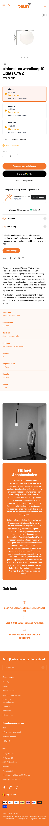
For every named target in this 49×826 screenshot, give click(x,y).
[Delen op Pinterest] (19, 258)
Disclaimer (7, 711)
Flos (4, 64)
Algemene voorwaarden (12, 695)
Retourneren (8, 706)
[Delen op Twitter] (15, 258)
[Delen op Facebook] (10, 258)
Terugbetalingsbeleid (21, 816)
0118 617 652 (7, 741)
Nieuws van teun (9, 691)
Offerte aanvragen (11, 251)
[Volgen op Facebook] (4, 787)
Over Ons (6, 682)
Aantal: (5, 151)
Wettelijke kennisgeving (38, 816)
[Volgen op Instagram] (10, 787)
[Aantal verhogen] (15, 156)
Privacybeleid (7, 816)
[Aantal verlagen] (6, 156)
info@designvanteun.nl (12, 732)
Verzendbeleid (9, 818)
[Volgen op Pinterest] (17, 787)
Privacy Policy (8, 715)
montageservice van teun (22, 196)
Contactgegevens (22, 818)
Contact (6, 686)
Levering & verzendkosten (8, 700)
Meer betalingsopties (24, 180)
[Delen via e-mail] (23, 258)
